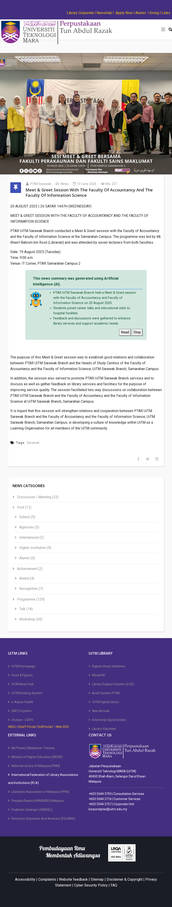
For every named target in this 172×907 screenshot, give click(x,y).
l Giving (153, 13)
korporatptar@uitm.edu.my (108, 809)
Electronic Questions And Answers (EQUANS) (43, 818)
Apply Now (124, 13)
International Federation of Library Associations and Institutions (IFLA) (43, 779)
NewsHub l (105, 13)
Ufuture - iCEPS (22, 720)
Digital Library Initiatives (108, 666)
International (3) (31, 537)
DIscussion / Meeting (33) (37, 497)
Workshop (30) (30, 619)
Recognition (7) (30, 589)
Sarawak (33, 442)
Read (125, 332)
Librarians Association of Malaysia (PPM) (40, 792)
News (65, 184)
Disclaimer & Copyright (124, 879)
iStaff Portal (26, 727)
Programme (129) (30, 599)
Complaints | (48, 879)
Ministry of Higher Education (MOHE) (37, 757)
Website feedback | (74, 879)
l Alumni (139, 13)
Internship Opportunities (109, 720)
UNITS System (21, 711)
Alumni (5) (26, 558)
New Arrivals (101, 711)
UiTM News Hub (22, 684)
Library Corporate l (82, 13)
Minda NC (98, 675)
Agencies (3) (28, 527)
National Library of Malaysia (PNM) (35, 766)
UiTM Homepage (23, 666)
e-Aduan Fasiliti (22, 702)
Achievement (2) (29, 569)
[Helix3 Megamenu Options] (163, 29)
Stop (137, 332)
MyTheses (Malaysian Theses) (33, 748)
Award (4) (26, 578)
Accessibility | (26, 879)
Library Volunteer (104, 729)
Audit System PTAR (106, 693)
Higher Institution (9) (34, 548)
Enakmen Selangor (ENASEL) (32, 809)
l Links (165, 13)
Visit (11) (23, 507)
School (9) (26, 517)
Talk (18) (25, 609)
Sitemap (97, 879)
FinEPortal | (45, 727)
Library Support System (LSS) (113, 684)
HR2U (12, 727)
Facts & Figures (22, 675)
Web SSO (62, 727)
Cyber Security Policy (91, 885)
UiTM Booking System (27, 693)
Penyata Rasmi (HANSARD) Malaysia (37, 800)
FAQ (114, 885)
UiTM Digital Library (105, 702)
